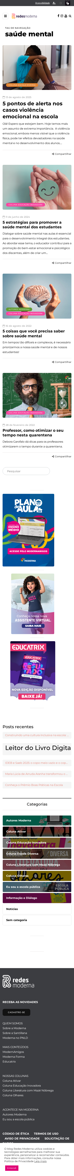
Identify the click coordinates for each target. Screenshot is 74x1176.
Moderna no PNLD (15, 1038)
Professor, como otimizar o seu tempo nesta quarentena (33, 433)
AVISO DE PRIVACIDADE (22, 1138)
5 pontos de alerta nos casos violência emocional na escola (32, 110)
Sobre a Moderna (14, 1028)
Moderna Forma (14, 1056)
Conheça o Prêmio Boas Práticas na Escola (34, 785)
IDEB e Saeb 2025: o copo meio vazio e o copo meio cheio (38, 763)
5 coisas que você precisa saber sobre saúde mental (34, 333)
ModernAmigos (13, 1052)
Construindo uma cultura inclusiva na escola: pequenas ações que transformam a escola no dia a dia (38, 735)
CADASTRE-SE (16, 1012)
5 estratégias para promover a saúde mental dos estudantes (32, 225)
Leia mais (40, 1161)
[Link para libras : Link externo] (67, 3)
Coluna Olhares (13, 1095)
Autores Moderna (19, 309)
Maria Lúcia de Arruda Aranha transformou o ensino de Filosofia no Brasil (38, 774)
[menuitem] (42, 3)
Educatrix (9, 1061)
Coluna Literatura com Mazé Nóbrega (28, 1090)
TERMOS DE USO (46, 1133)
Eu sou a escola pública (18, 1119)
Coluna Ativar (12, 1080)
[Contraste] (60, 3)
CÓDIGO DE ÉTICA (16, 1133)
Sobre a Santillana (15, 1033)
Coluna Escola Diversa (22, 85)
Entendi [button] (11, 1168)
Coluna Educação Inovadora (26, 205)
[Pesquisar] (44, 471)
